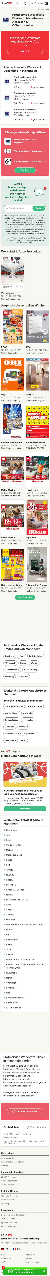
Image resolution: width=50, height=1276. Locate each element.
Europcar (10, 919)
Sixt (8, 864)
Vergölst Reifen (13, 845)
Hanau (23, 663)
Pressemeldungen (9, 1226)
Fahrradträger (11, 720)
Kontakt (28, 1258)
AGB (3, 1262)
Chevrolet (11, 982)
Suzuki (9, 954)
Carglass (10, 909)
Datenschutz (6, 1258)
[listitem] (12, 277)
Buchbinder (12, 1002)
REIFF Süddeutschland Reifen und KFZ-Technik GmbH (25, 966)
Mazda (9, 850)
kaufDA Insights (8, 1219)
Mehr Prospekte (25, 597)
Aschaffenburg (12, 670)
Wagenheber (29, 733)
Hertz (9, 977)
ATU (8, 835)
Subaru (9, 879)
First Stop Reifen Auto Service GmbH (24, 924)
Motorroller (28, 720)
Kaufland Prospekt (9, 1181)
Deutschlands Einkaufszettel (13, 1215)
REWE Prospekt (8, 1185)
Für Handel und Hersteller (12, 1162)
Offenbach (10, 663)
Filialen (26, 1134)
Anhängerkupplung (14, 706)
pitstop (9, 929)
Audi (8, 904)
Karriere (4, 1166)
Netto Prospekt (7, 1200)
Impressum (30, 1254)
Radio (23, 740)
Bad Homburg (30, 670)
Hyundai (10, 874)
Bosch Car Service (15, 889)
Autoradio (27, 713)
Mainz (21, 656)
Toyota (9, 869)
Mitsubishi (11, 884)
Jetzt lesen (25, 808)
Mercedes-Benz (14, 855)
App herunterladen (9, 1222)
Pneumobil (11, 972)
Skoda (9, 860)
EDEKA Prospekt (8, 1177)
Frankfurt (9, 656)
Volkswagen (12, 939)
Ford (8, 840)
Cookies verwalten (33, 1262)
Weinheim (23, 676)
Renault (10, 987)
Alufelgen (9, 727)
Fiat (8, 992)
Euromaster (11, 830)
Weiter (38, 208)
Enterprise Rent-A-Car (17, 899)
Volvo (9, 944)
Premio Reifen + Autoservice (20, 959)
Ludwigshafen (35, 656)
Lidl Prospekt (6, 1203)
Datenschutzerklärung (35, 233)
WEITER (25, 51)
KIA (8, 934)
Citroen (10, 914)
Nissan (9, 894)
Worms (34, 663)
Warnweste (10, 740)
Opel (8, 949)
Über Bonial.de (7, 1158)
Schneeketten (12, 733)
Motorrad (23, 727)
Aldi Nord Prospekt (9, 1196)
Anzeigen (42, 9)
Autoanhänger (11, 713)
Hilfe (3, 1254)
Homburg (9, 676)
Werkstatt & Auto (10, 1138)
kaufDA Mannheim (11, 1134)
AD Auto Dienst (14, 1007)
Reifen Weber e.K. (15, 997)
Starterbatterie (35, 706)
